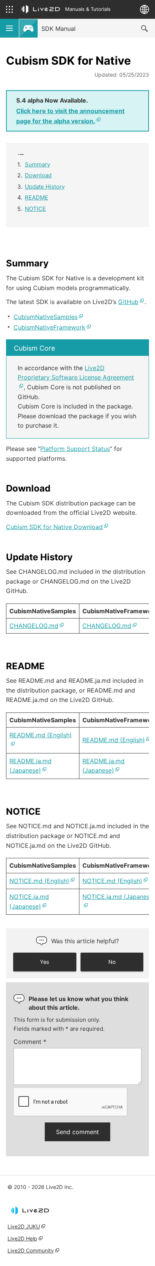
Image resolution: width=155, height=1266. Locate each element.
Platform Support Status (75, 448)
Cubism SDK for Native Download (54, 527)
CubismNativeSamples (46, 317)
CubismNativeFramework (49, 327)
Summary (37, 164)
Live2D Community (31, 1250)
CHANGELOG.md (33, 625)
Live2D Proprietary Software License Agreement (76, 372)
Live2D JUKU (24, 1226)
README (36, 197)
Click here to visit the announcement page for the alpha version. (70, 116)
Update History (45, 186)
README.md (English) (113, 740)
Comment (30, 1041)
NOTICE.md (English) (39, 881)
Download (38, 175)
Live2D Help (22, 1238)
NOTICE (35, 208)
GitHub (128, 302)
